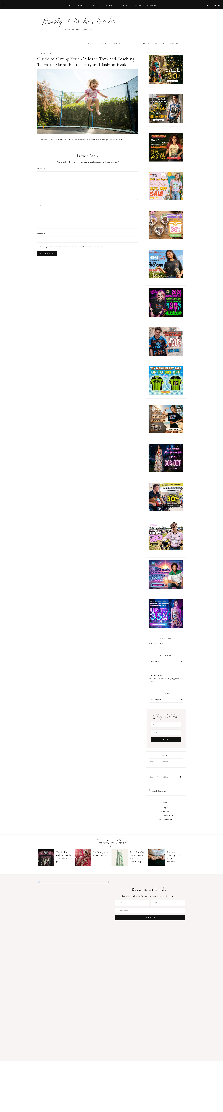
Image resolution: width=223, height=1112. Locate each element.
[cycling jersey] (166, 510)
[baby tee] (166, 394)
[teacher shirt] (166, 200)
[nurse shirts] (166, 239)
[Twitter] (208, 2)
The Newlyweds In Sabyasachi (100, 854)
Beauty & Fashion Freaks (79, 22)
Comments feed (166, 815)
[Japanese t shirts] (166, 122)
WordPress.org (165, 819)
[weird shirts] (166, 316)
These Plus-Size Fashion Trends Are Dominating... (137, 857)
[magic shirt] (166, 472)
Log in (166, 807)
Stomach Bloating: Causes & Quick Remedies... (175, 857)
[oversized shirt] (166, 83)
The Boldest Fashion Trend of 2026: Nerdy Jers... (64, 857)
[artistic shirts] (166, 627)
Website (41, 233)
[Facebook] (204, 2)
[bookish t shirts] (166, 277)
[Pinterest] (211, 2)
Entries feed (165, 811)
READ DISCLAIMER (157, 644)
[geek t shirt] (166, 588)
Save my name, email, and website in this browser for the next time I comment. (71, 247)
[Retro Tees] (166, 161)
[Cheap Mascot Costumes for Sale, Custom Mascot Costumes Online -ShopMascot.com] (157, 791)
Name (40, 205)
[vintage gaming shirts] (166, 355)
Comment (41, 168)
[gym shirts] (166, 433)
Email (40, 219)
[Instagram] (215, 2)
